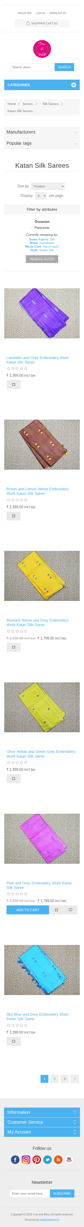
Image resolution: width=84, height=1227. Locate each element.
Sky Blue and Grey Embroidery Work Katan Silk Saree (37, 1016)
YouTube (69, 1159)
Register (25, 13)
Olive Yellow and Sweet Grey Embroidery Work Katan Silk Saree (40, 753)
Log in (40, 13)
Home (12, 104)
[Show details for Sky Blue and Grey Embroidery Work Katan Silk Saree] (42, 970)
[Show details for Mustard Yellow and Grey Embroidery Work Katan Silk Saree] (42, 576)
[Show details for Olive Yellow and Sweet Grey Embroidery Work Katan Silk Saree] (42, 707)
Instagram (26, 1159)
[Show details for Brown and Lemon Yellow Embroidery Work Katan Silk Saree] (42, 444)
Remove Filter (42, 259)
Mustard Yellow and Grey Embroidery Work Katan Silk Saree (37, 622)
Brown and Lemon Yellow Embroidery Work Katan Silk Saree (37, 491)
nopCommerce (49, 1219)
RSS (58, 1159)
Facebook (15, 1159)
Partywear (42, 227)
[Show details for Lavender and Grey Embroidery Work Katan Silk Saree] (42, 313)
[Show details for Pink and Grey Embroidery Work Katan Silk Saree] (42, 839)
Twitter (47, 1159)
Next (75, 1079)
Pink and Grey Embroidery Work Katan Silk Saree (39, 885)
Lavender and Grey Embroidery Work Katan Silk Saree (37, 360)
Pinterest (36, 1159)
